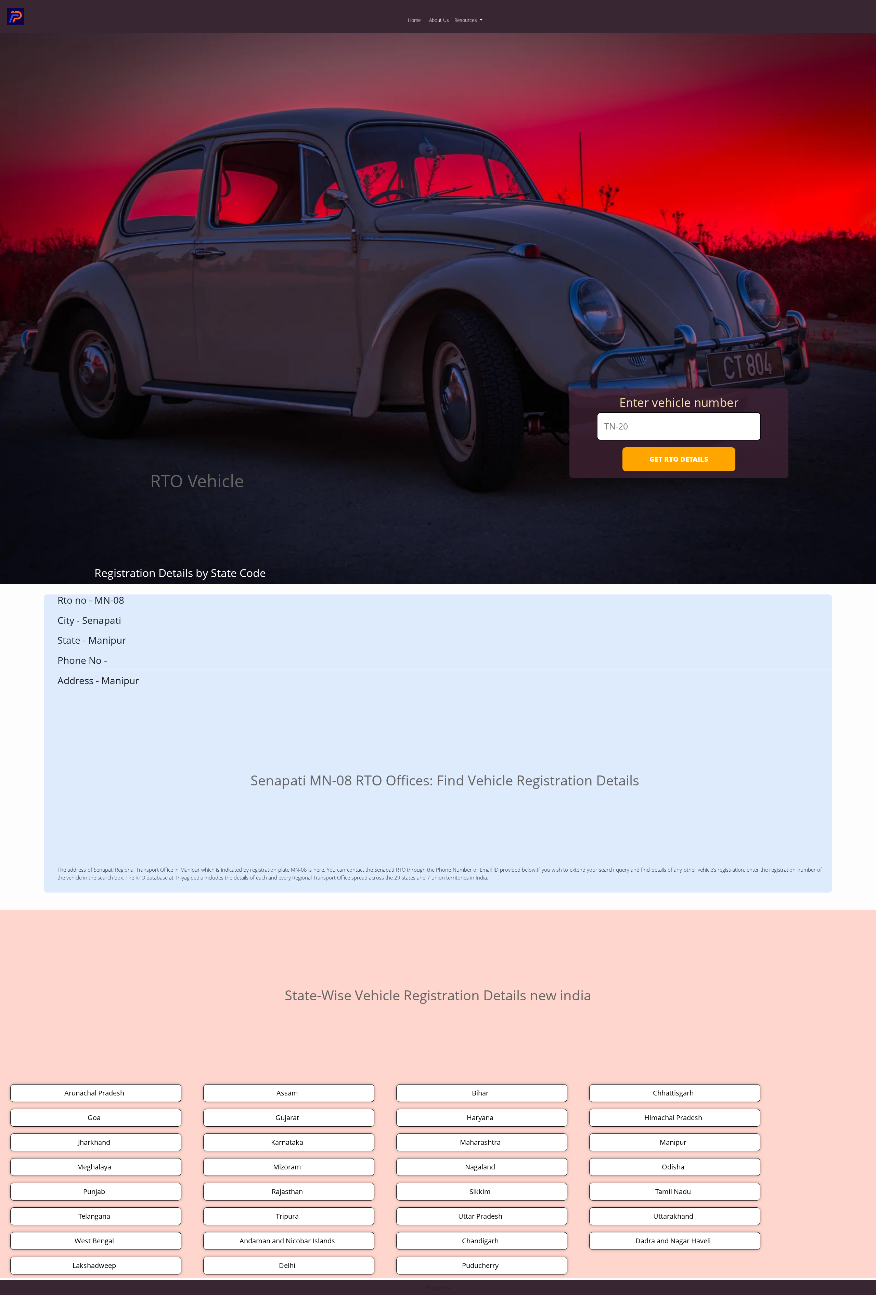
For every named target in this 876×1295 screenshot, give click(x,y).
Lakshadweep (94, 1265)
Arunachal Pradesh (94, 1093)
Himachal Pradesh (673, 1117)
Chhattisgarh (673, 1093)
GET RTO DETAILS (678, 459)
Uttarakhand (673, 1216)
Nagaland (480, 1166)
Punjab (94, 1191)
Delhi (287, 1265)
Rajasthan (287, 1191)
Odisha (673, 1166)
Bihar (480, 1093)
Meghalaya (94, 1166)
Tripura (287, 1216)
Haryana (480, 1117)
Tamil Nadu (673, 1191)
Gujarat (287, 1117)
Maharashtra (480, 1142)
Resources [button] (466, 20)
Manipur (673, 1142)
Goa (94, 1117)
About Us (439, 20)
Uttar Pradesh (480, 1216)
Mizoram (287, 1166)
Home (414, 20)
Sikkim (480, 1191)
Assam (287, 1093)
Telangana (94, 1216)
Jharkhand (94, 1142)
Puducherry (480, 1265)
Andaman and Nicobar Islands (287, 1240)
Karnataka (287, 1142)
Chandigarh (480, 1240)
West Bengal (94, 1240)
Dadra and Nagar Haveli (673, 1240)
